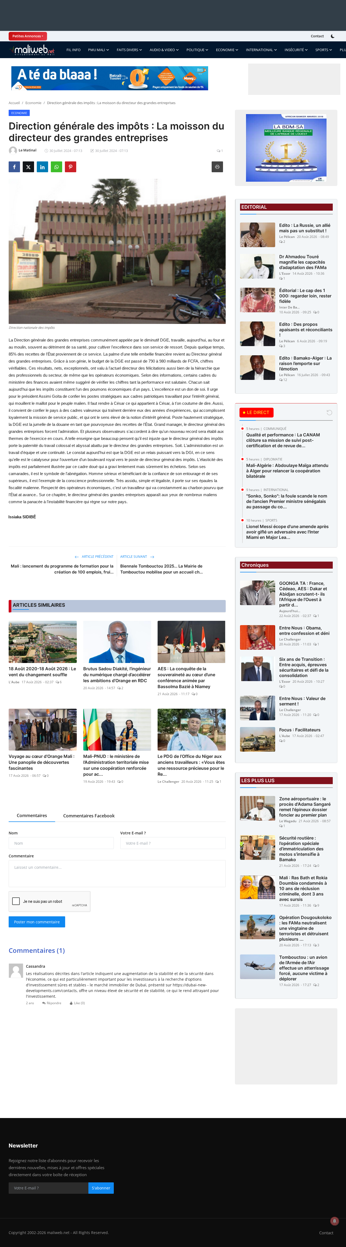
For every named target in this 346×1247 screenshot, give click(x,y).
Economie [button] (225, 49)
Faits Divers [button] (127, 49)
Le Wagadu (288, 821)
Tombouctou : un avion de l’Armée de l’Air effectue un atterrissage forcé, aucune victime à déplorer (304, 967)
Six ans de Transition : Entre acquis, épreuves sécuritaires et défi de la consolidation (303, 667)
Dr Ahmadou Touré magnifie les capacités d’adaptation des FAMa (303, 262)
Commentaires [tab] (32, 815)
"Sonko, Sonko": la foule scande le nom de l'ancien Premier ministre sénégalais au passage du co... (286, 501)
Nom (13, 832)
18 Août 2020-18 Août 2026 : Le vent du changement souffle (42, 671)
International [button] (259, 49)
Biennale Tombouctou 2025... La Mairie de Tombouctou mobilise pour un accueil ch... (161, 569)
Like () (79, 1003)
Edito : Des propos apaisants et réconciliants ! (305, 329)
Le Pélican (287, 236)
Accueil (14, 102)
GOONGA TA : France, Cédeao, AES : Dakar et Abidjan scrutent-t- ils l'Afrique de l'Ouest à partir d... (303, 594)
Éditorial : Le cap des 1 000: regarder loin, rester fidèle (305, 296)
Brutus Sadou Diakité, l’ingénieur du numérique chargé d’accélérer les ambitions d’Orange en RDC (117, 674)
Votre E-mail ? (133, 832)
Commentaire (21, 855)
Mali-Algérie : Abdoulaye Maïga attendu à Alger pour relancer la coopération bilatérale (287, 471)
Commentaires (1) (37, 950)
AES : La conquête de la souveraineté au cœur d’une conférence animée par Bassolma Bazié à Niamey (186, 677)
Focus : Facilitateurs (300, 729)
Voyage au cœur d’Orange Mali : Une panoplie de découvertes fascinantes (42, 762)
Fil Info (73, 49)
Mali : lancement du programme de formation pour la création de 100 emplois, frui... (62, 569)
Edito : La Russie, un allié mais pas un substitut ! (304, 228)
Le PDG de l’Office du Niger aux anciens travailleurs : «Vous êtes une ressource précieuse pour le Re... (191, 765)
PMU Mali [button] (96, 49)
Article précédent (97, 556)
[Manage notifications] (334, 1221)
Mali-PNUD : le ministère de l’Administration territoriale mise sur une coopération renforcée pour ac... (116, 765)
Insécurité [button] (294, 49)
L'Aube (14, 682)
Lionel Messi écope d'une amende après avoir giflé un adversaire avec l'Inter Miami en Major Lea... (287, 532)
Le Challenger (168, 781)
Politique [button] (195, 49)
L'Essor (284, 273)
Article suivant (134, 556)
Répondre (54, 1003)
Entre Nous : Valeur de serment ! (302, 701)
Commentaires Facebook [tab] (89, 816)
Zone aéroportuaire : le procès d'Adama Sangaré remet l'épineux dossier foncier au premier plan (305, 807)
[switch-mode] (333, 36)
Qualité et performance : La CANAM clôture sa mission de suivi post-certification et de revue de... (283, 440)
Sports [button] (321, 49)
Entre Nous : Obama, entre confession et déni (304, 630)
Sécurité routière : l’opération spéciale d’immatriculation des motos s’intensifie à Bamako (301, 848)
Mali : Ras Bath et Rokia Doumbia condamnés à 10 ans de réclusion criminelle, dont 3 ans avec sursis (303, 888)
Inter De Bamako (290, 307)
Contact (317, 36)
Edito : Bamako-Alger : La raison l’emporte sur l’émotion (305, 363)
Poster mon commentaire (37, 921)
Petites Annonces (26, 36)
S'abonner (101, 1187)
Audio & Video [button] (162, 49)
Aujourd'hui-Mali (290, 611)
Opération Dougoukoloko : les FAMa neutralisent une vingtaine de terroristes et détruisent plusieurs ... (305, 928)
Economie (33, 102)
